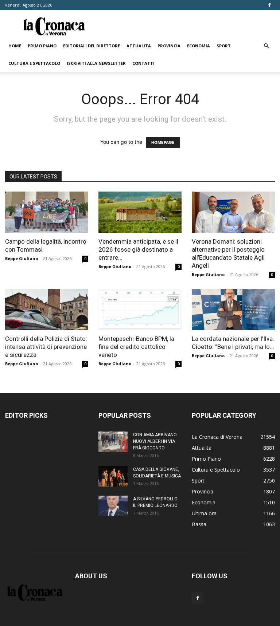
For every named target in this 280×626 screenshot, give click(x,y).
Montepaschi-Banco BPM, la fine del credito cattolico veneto (136, 346)
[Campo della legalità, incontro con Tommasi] (46, 212)
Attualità (139, 45)
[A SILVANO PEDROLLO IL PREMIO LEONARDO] (113, 506)
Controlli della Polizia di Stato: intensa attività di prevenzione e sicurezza (46, 346)
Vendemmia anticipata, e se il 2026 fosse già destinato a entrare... (138, 249)
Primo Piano (42, 45)
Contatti (143, 63)
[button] (266, 46)
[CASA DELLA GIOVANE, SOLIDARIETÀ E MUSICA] (113, 476)
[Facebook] (269, 5)
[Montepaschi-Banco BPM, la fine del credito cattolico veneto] (140, 309)
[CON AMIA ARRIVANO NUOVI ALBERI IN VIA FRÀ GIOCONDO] (113, 442)
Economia (198, 45)
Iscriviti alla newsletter (96, 63)
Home (14, 45)
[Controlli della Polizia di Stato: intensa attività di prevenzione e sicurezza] (46, 309)
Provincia (169, 45)
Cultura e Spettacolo (34, 63)
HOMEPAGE (162, 142)
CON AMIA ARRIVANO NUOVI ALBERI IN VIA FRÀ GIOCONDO (155, 441)
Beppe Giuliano (21, 258)
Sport (224, 45)
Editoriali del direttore (91, 45)
